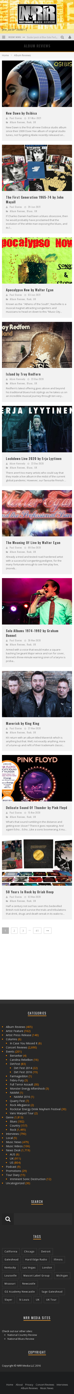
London (47, 1267)
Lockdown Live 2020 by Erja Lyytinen (34, 458)
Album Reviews (17, 122)
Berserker (16, 1055)
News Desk (13, 1150)
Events (10, 1051)
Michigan (62, 1275)
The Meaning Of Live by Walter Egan (33, 542)
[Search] (63, 36)
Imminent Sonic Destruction (28, 1179)
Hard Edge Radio (36, 1259)
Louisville (11, 1275)
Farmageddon (19, 1076)
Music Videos (14, 1146)
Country (15, 1125)
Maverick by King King (22, 723)
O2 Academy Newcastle (20, 1291)
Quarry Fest (17, 1101)
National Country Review (22, 1335)
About (19, 1384)
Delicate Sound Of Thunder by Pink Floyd (36, 807)
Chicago (29, 1251)
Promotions (13, 1171)
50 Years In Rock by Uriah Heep (30, 892)
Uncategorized (15, 1183)
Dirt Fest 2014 (23, 1068)
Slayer (8, 1299)
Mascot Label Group (36, 1275)
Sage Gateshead (52, 1291)
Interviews (12, 1134)
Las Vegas (29, 1267)
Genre (10, 1117)
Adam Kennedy (17, 379)
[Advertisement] (31, 968)
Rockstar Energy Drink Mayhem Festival (35, 1109)
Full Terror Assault (21, 1084)
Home (5, 55)
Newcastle (29, 1283)
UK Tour (51, 1299)
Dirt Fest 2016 (23, 1072)
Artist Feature (14, 1031)
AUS (12, 1154)
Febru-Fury (17, 1080)
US (11, 1162)
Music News (14, 1142)
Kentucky (10, 1267)
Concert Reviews (16, 1047)
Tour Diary (13, 1175)
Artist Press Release (18, 1035)
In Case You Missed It (23, 1043)
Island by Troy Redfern (23, 374)
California (11, 1251)
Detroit (46, 1251)
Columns (11, 1039)
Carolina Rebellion (21, 1060)
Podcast (11, 1167)
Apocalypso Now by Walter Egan (29, 290)
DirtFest (15, 1064)
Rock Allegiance (20, 1105)
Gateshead (12, 1259)
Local (9, 1138)
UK (34, 122)
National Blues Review (20, 1339)
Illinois (58, 1259)
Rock (29, 122)
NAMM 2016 (22, 1097)
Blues (30, 211)
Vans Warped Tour (22, 1113)
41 (37, 930)
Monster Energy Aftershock (27, 1088)
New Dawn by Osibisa (21, 113)
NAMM (14, 1092)
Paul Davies (16, 118)
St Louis (24, 1299)
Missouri (10, 1283)
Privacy (29, 1384)
